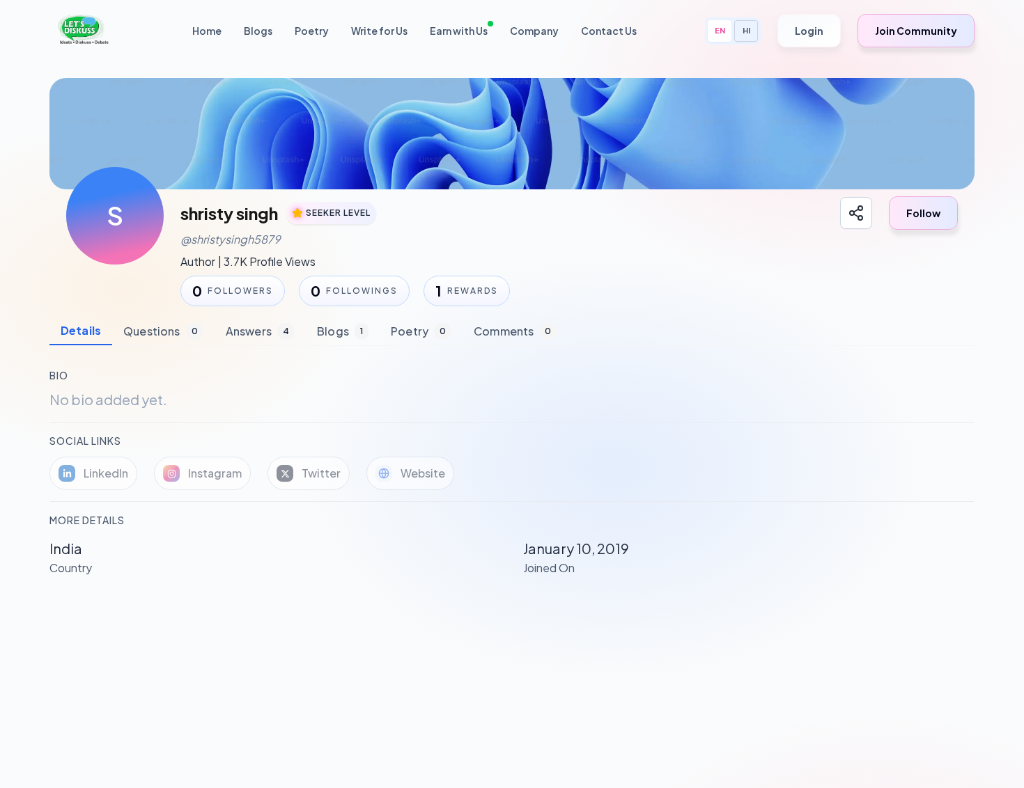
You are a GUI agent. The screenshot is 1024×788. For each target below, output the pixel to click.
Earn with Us (459, 30)
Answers (257, 331)
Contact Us (609, 30)
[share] (856, 213)
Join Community (916, 30)
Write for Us (379, 30)
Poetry (312, 30)
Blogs (258, 30)
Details (81, 330)
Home (207, 30)
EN (720, 30)
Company (534, 30)
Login (809, 30)
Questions (160, 331)
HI (746, 30)
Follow (923, 213)
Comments (512, 331)
